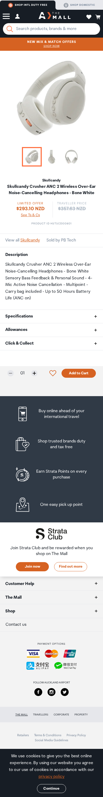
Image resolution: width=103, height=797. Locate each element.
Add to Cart (78, 373)
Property (81, 714)
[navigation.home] (55, 16)
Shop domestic (82, 5)
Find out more (70, 566)
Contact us (16, 624)
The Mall (21, 714)
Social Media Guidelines (51, 740)
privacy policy (51, 776)
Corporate (61, 714)
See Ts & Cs (30, 215)
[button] (6, 16)
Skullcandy (30, 240)
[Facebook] (38, 692)
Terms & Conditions (47, 735)
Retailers (23, 735)
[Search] (10, 29)
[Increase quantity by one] (34, 373)
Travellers (40, 714)
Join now (32, 566)
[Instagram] (51, 692)
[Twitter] (65, 692)
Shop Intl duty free (31, 5)
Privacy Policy (76, 735)
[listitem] (51, 414)
